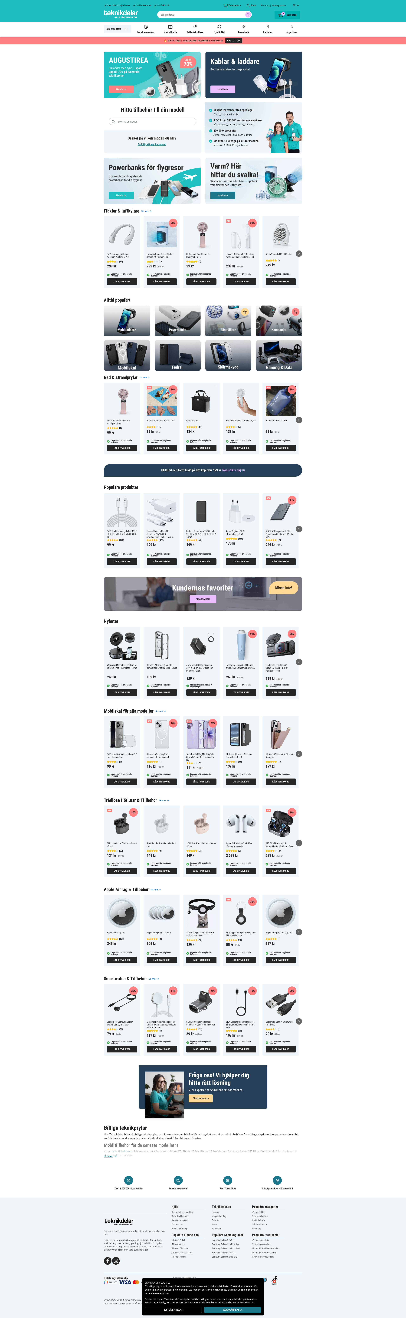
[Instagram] (116, 1260)
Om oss (215, 1212)
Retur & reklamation (180, 1216)
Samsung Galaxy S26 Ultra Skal (226, 1248)
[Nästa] (299, 253)
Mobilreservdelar (145, 32)
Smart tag (256, 1228)
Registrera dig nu (233, 470)
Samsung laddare (260, 1216)
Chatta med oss (201, 1098)
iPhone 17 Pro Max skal (182, 1252)
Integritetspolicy (219, 1216)
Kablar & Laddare (195, 32)
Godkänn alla (232, 1309)
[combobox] (204, 14)
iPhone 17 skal (178, 1240)
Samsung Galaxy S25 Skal (223, 1252)
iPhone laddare (259, 1212)
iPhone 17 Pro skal (180, 1248)
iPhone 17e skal (179, 1256)
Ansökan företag (179, 1228)
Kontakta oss (177, 1224)
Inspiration (216, 1228)
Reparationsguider (180, 1220)
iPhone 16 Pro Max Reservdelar (266, 1248)
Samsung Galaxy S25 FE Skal (225, 1256)
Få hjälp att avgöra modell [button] (152, 144)
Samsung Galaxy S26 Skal (223, 1240)
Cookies (215, 1220)
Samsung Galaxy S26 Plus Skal (225, 1244)
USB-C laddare (258, 1220)
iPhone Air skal (178, 1244)
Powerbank (243, 32)
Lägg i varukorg (122, 281)
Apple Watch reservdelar (263, 1256)
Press (214, 1224)
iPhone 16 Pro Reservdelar (264, 1252)
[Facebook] (107, 1260)
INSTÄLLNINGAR (173, 1309)
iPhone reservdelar (260, 1240)
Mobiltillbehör (170, 32)
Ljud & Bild (219, 32)
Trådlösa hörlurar (259, 1224)
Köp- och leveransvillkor (182, 1212)
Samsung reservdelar (261, 1244)
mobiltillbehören (121, 1151)
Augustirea (291, 32)
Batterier (267, 32)
